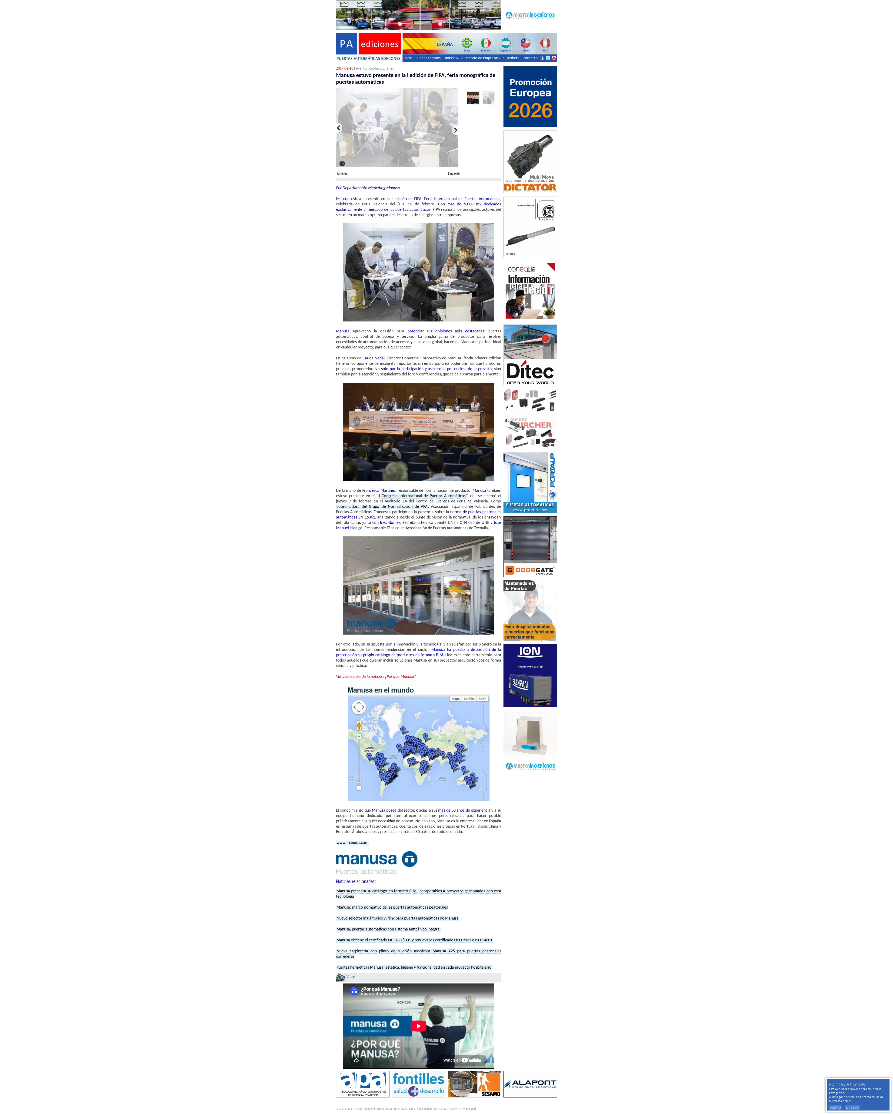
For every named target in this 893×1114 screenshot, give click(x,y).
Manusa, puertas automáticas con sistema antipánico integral (388, 929)
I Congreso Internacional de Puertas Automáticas (422, 496)
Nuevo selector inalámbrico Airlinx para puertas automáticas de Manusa (398, 918)
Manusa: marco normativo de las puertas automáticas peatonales (392, 907)
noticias (451, 58)
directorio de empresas (480, 58)
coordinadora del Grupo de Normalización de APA (382, 507)
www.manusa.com (352, 843)
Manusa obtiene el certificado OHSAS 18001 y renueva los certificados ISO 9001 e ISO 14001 (414, 940)
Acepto (835, 1108)
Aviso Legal (469, 1109)
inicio (408, 58)
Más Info (852, 1108)
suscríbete (511, 58)
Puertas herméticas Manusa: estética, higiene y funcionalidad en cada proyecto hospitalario (414, 967)
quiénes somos (429, 58)
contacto (530, 58)
